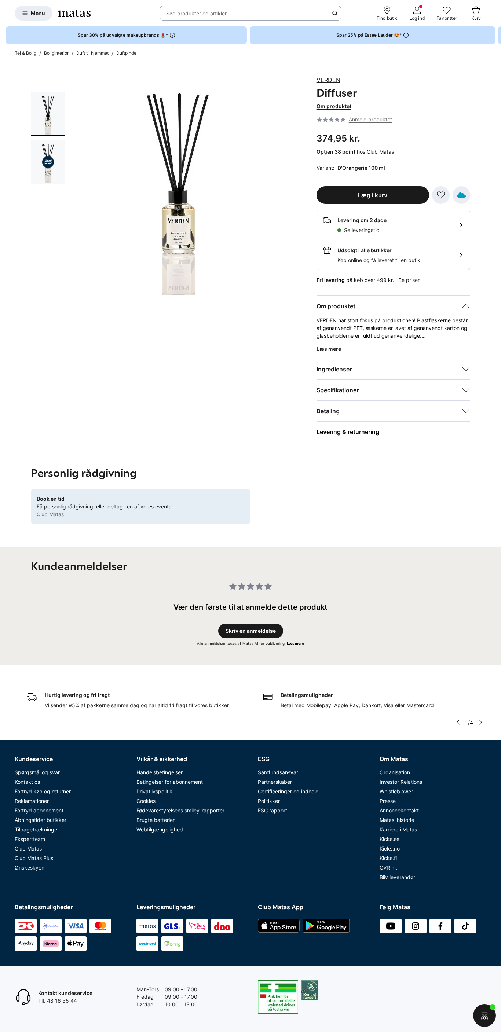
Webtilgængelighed (159, 829)
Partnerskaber (275, 782)
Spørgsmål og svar (37, 772)
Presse (388, 801)
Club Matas (28, 848)
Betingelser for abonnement (169, 782)
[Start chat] (484, 1015)
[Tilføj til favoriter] (441, 195)
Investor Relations (401, 782)
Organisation (395, 772)
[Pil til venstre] (458, 722)
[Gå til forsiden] (74, 13)
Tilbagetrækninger (37, 829)
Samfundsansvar (278, 772)
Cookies (146, 801)
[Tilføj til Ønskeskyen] (461, 195)
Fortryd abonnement (39, 810)
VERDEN (328, 80)
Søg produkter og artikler (196, 13)
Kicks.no (390, 848)
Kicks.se (389, 839)
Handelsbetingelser (159, 772)
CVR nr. (388, 867)
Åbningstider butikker (40, 820)
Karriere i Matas (398, 829)
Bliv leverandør (397, 877)
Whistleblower (396, 791)
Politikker (269, 801)
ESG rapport (272, 810)
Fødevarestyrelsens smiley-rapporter (180, 810)
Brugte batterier (155, 820)
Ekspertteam (30, 839)
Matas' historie (397, 820)
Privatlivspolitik (154, 791)
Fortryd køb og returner (43, 791)
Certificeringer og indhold (288, 791)
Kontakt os (27, 782)
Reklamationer (32, 801)
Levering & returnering (348, 432)
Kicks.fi (388, 858)
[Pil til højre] (495, 35)
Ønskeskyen (29, 867)
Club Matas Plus (34, 858)
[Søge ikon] (335, 13)
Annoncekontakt (399, 810)
